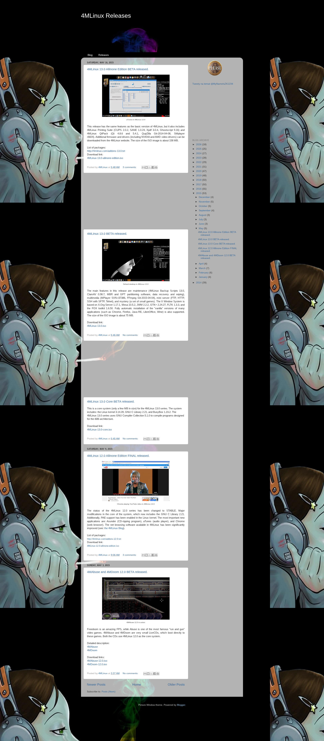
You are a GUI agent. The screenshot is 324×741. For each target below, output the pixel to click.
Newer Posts (96, 684)
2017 (199, 184)
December (205, 197)
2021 (199, 166)
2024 (199, 153)
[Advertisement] (162, 32)
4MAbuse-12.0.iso (97, 660)
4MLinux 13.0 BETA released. (107, 233)
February (204, 272)
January (203, 277)
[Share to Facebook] (153, 167)
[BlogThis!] (146, 167)
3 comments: (130, 167)
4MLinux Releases (106, 15)
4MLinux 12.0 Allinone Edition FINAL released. (118, 455)
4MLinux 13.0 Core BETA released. (110, 401)
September (205, 210)
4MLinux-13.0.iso (96, 326)
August (203, 215)
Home (136, 684)
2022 (199, 162)
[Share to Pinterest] (156, 167)
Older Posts (176, 684)
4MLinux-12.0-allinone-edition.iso (103, 546)
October (203, 206)
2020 (199, 171)
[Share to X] (149, 167)
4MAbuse (92, 646)
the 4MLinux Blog (113, 528)
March (202, 268)
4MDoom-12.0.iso (97, 664)
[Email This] (143, 167)
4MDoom (92, 650)
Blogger (181, 705)
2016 (199, 189)
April (201, 263)
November (205, 201)
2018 (199, 180)
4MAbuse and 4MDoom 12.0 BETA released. (117, 572)
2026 (199, 144)
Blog (90, 55)
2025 (199, 149)
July (201, 219)
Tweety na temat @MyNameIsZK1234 (212, 84)
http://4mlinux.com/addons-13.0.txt (106, 151)
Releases (103, 55)
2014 (199, 282)
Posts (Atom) (108, 691)
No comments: (131, 335)
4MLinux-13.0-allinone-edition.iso (105, 158)
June (202, 224)
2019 (199, 175)
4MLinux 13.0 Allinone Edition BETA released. (118, 69)
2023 (199, 158)
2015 (199, 193)
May (201, 228)
